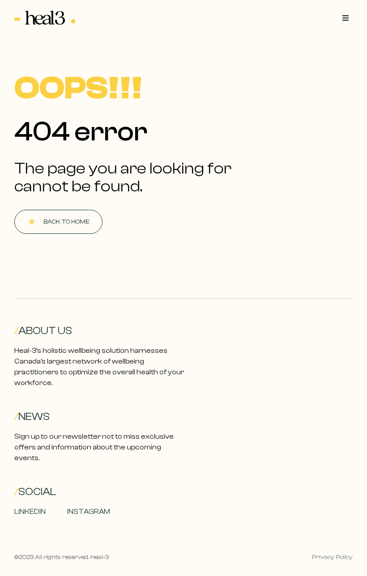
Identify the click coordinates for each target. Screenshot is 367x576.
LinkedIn (30, 512)
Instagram (88, 512)
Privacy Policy (332, 557)
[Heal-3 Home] (45, 18)
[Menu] (345, 18)
